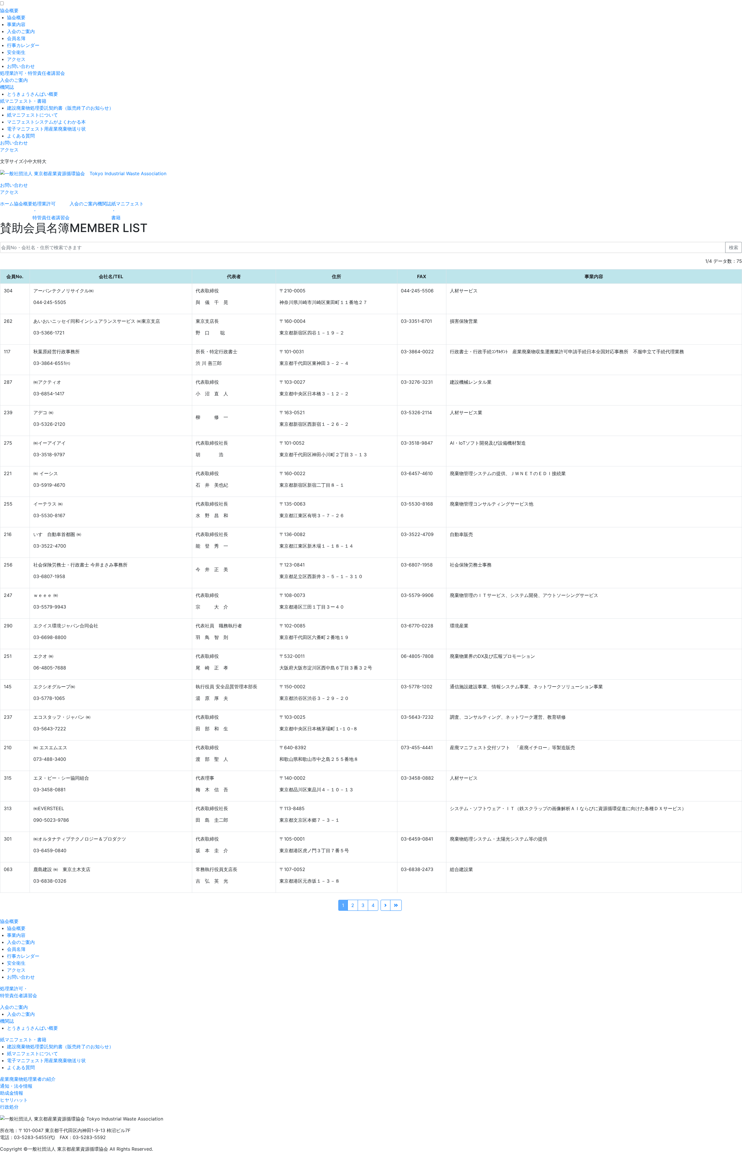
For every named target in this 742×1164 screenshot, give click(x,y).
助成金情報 (11, 1093)
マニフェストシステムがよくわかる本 (46, 122)
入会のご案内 (21, 31)
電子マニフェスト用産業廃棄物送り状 (46, 129)
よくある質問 (21, 136)
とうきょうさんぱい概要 (32, 94)
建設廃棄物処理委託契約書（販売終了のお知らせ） (60, 108)
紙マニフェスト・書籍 (23, 101)
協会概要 (9, 10)
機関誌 (7, 87)
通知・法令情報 (16, 1086)
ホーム (7, 204)
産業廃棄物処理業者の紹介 (28, 1079)
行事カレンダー (23, 45)
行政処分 (9, 1107)
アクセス (16, 59)
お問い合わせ (21, 66)
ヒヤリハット (14, 1100)
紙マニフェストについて (32, 115)
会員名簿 (16, 38)
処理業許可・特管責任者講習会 (32, 73)
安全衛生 (16, 52)
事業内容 (16, 24)
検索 (733, 247)
